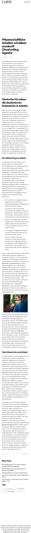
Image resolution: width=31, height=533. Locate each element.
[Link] (6, 2)
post (16, 491)
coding (20, 488)
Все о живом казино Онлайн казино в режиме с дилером (14, 469)
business (9, 489)
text (20, 491)
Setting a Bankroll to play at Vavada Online (15, 473)
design (10, 491)
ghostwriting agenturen (9, 425)
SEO (18, 491)
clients (15, 489)
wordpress (24, 491)
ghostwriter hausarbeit (9, 263)
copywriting (4, 491)
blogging (4, 489)
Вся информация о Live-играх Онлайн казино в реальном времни (14, 465)
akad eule (5, 372)
